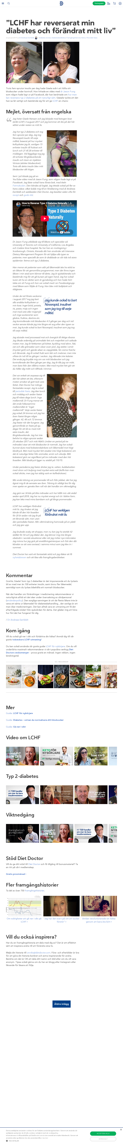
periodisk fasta (22, 391)
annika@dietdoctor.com (38, 952)
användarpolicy (14, 600)
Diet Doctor (34, 864)
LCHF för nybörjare (55, 646)
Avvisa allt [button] (103, 1139)
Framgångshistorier (73, 38)
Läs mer (45, 1138)
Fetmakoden (19, 185)
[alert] (61, 1136)
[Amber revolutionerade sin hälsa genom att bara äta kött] (99, 906)
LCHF (55, 100)
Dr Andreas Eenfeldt (26, 38)
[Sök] (8, 3)
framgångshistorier (34, 890)
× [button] (121, 1130)
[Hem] (61, 3)
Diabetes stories (45, 38)
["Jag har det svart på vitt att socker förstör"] (61, 906)
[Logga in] (120, 3)
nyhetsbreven (19, 557)
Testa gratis (99, 3)
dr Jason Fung (68, 91)
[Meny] (2, 3)
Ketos (83, 38)
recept (16, 195)
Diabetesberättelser (59, 38)
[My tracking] (108, 3)
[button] (42, 1141)
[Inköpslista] (114, 3)
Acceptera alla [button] (103, 1133)
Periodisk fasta (91, 38)
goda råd (28, 195)
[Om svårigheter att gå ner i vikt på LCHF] (24, 906)
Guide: (19, 713)
